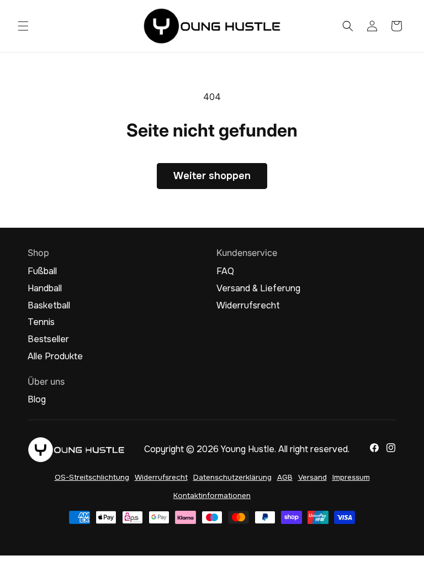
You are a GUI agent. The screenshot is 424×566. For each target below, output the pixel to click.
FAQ (225, 271)
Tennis (41, 322)
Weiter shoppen (212, 176)
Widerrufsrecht (248, 305)
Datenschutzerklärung (232, 477)
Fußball (42, 271)
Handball (45, 288)
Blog (37, 399)
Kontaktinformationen (212, 495)
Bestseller (48, 339)
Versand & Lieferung (258, 288)
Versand (312, 477)
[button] (23, 26)
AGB (285, 477)
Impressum (351, 477)
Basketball (49, 305)
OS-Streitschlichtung (92, 477)
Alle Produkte (55, 356)
